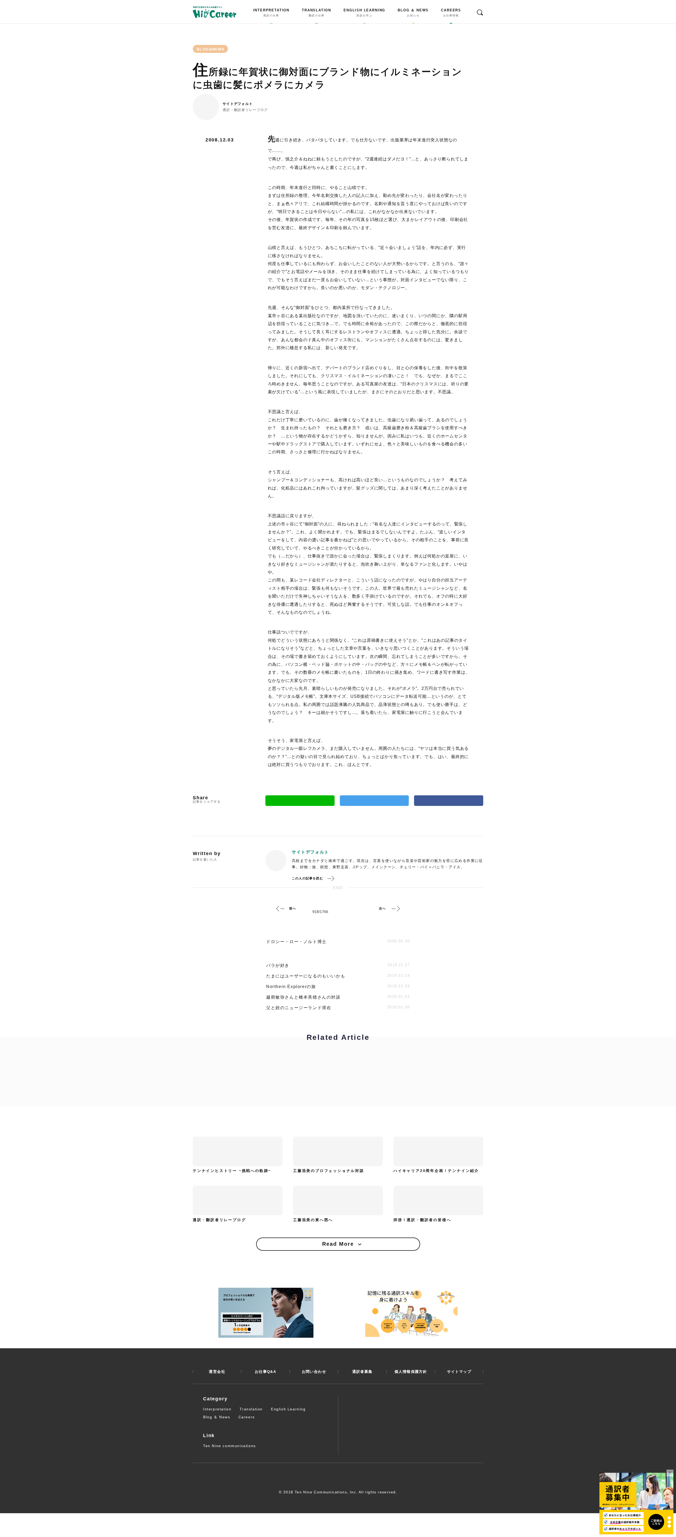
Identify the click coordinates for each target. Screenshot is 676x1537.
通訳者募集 (362, 1371)
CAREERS (451, 12)
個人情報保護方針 (411, 1371)
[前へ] (280, 908)
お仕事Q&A (265, 1371)
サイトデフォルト (238, 103)
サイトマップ (459, 1371)
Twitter (374, 800)
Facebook (448, 800)
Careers (246, 1417)
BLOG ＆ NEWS (413, 12)
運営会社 (217, 1371)
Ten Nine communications (229, 1446)
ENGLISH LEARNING (364, 12)
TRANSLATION (316, 12)
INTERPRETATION (271, 12)
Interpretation (217, 1409)
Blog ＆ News (216, 1417)
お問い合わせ (314, 1371)
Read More (338, 1244)
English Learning (288, 1409)
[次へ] (396, 908)
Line (300, 800)
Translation (251, 1409)
